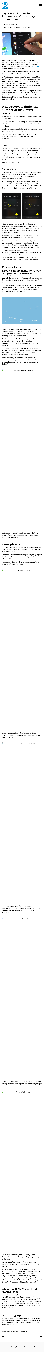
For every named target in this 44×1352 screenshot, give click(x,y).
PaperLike (35, 66)
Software (17, 27)
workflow (23, 1331)
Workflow (26, 27)
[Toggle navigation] (40, 5)
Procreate (8, 27)
